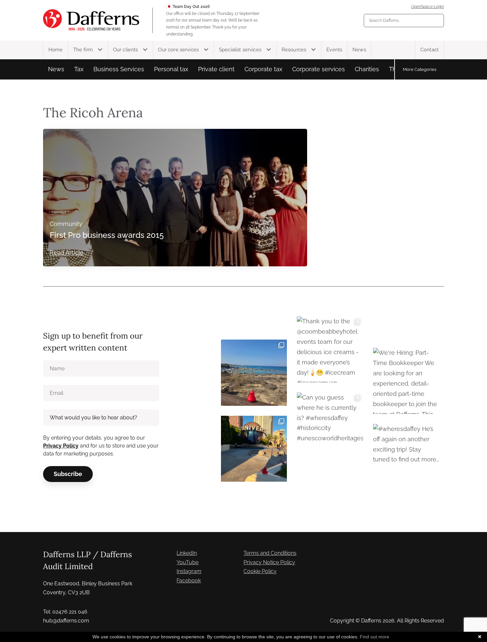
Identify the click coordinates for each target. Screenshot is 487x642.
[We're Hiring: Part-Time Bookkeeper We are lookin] (406, 381)
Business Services (118, 69)
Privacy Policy (61, 446)
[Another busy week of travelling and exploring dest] (254, 449)
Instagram (189, 571)
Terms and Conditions (270, 553)
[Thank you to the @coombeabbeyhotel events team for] (330, 349)
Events (334, 50)
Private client (216, 69)
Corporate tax (263, 69)
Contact (429, 50)
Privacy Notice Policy (269, 562)
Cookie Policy (260, 571)
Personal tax (171, 69)
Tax (78, 69)
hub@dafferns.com (66, 620)
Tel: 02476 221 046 (65, 612)
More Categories (419, 69)
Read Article (66, 252)
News (359, 50)
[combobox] (404, 20)
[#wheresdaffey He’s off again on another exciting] (406, 457)
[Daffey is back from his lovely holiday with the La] (254, 372)
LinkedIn (187, 553)
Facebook (189, 580)
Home (55, 50)
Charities (367, 69)
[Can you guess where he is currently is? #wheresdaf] (330, 425)
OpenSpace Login (427, 6)
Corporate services (318, 69)
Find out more (374, 636)
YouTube (187, 562)
